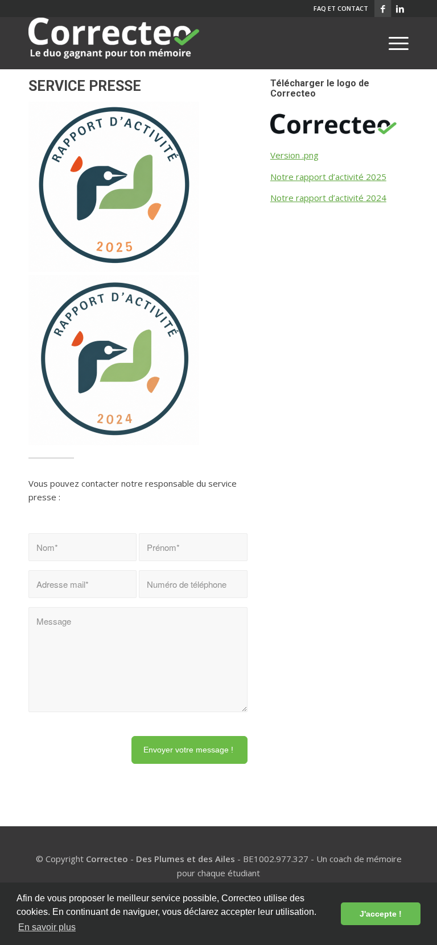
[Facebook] (382, 8)
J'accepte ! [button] (381, 913)
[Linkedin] (400, 8)
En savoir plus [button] (47, 927)
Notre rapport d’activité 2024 (328, 197)
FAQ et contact (341, 8)
